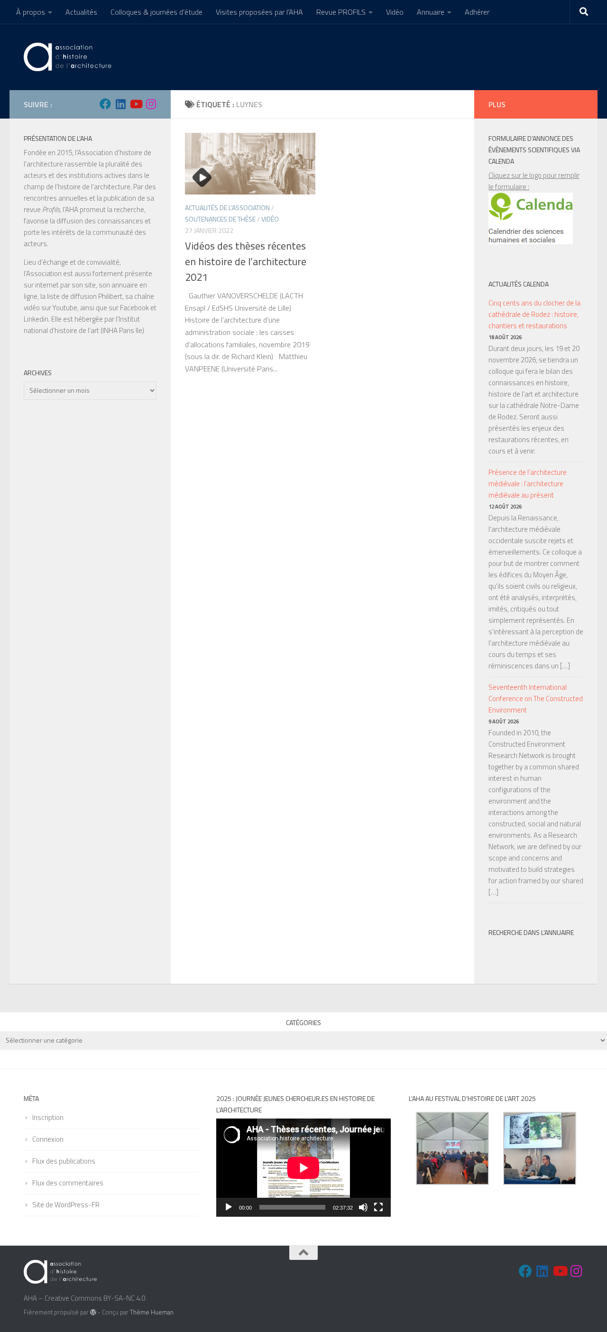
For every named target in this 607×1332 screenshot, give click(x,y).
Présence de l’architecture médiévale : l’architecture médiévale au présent (527, 483)
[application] (303, 1168)
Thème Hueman (152, 1312)
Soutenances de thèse (220, 219)
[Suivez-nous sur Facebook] (105, 104)
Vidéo (395, 12)
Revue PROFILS (341, 12)
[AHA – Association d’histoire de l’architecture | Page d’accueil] (69, 57)
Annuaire (430, 12)
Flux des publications (63, 1161)
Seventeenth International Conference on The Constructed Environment (535, 698)
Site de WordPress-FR (66, 1204)
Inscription (48, 1117)
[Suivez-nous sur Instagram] (150, 104)
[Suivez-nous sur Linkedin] (120, 104)
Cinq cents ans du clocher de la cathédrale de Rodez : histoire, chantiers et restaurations (534, 314)
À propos (30, 12)
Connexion (48, 1139)
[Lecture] (228, 1207)
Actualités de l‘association (227, 208)
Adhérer (477, 12)
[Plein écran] (378, 1207)
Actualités (81, 12)
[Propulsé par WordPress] (93, 1312)
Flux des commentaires (67, 1182)
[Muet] (363, 1207)
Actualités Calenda (518, 284)
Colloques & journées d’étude (156, 12)
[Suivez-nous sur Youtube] (135, 104)
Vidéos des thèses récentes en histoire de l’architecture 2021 (245, 261)
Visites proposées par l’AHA (259, 12)
